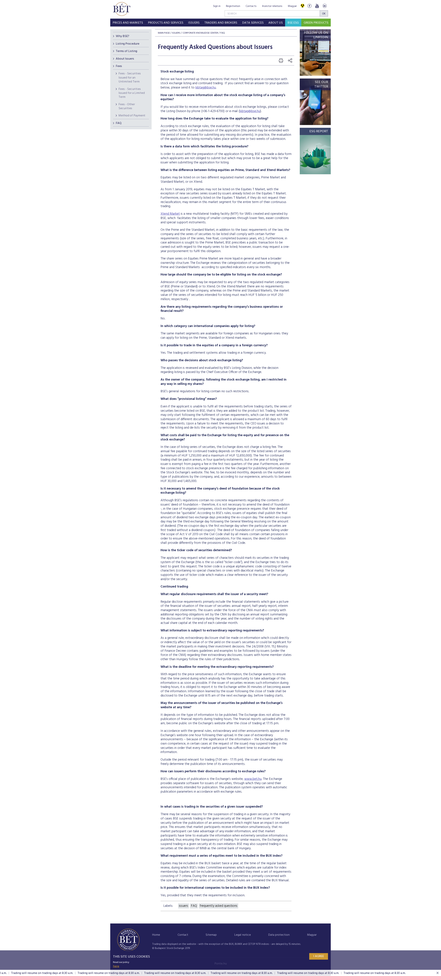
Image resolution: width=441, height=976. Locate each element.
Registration (233, 6)
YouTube (317, 5)
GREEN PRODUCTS (316, 22)
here (116, 966)
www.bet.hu (252, 779)
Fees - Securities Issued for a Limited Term (132, 93)
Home (156, 935)
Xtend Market (170, 213)
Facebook (309, 5)
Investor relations (272, 6)
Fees (119, 66)
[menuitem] (127, 23)
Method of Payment (132, 115)
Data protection (279, 935)
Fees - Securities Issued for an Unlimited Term (130, 77)
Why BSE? (122, 36)
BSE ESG (293, 22)
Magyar (292, 6)
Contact (183, 935)
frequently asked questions (218, 905)
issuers (183, 905)
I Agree (318, 956)
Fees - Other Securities (127, 106)
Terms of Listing (126, 51)
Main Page (164, 33)
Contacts (251, 6)
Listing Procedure (127, 43)
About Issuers (125, 58)
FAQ (118, 123)
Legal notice (242, 935)
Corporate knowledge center (200, 33)
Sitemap (211, 935)
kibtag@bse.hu (205, 87)
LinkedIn (324, 5)
